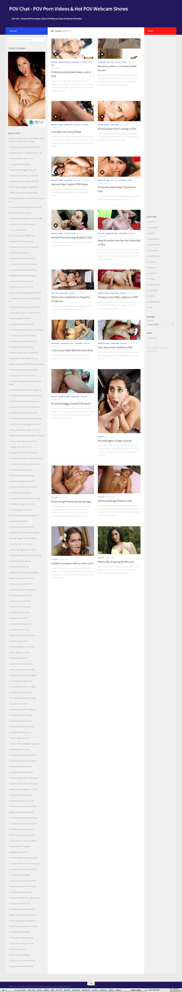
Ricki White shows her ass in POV (22, 829)
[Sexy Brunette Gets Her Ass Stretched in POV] (119, 220)
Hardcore (76, 62)
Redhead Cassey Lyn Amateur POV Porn (25, 307)
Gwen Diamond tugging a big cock (23, 170)
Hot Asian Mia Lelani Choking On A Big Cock (26, 330)
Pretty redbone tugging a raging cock (24, 187)
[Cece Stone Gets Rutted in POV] (119, 330)
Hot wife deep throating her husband (24, 858)
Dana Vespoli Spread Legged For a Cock (25, 424)
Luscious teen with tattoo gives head (24, 818)
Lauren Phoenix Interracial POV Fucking (25, 498)
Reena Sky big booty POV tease (21, 578)
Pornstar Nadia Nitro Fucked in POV (23, 487)
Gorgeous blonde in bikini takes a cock (24, 863)
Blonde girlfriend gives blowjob (22, 938)
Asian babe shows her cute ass (21, 664)
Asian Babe (153, 227)
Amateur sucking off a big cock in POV (24, 181)
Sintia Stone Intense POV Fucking (22, 224)
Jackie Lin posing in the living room (23, 589)
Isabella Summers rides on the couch (72, 563)
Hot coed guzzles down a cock (21, 158)
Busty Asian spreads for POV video (23, 761)
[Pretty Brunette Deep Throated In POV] (119, 167)
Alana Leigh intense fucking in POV (23, 920)
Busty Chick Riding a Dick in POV (22, 481)
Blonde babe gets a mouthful (21, 721)
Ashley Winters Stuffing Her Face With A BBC (26, 218)
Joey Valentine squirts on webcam (23, 709)
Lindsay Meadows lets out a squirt (22, 686)
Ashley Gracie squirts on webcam (22, 635)
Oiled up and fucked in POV (20, 903)
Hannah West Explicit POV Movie (69, 184)
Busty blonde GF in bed (18, 852)
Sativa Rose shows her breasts (21, 772)
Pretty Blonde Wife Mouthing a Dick (23, 341)
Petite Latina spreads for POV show (23, 915)
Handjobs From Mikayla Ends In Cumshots (26, 207)
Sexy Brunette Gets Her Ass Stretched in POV (26, 395)
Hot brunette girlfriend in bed (115, 501)
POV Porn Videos (150, 347)
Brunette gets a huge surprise (115, 440)
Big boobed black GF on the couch (23, 886)
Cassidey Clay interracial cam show (23, 823)
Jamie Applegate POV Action (20, 318)
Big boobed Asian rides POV (20, 601)
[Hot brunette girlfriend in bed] (119, 479)
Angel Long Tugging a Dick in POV (22, 550)
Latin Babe (123, 180)
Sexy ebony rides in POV (19, 704)
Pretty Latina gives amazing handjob (24, 193)
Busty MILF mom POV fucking (21, 715)
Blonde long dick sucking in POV (22, 835)
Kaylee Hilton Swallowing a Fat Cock (23, 358)
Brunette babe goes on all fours (22, 801)
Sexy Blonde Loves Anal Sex (20, 492)
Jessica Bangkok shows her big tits (23, 675)
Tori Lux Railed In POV (18, 230)
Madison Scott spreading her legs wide (24, 744)
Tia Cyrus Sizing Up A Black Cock (22, 235)
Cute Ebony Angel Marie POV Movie (23, 335)
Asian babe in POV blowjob (20, 846)
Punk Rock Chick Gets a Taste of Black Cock (26, 458)
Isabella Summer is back (19, 618)
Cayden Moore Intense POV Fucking (23, 264)
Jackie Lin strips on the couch (21, 892)
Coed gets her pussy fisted (66, 131)
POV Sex (118, 62)
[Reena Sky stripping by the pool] (119, 540)
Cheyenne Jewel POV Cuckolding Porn (24, 247)
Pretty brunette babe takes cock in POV (24, 147)
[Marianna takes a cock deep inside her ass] (119, 48)
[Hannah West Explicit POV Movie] (72, 167)
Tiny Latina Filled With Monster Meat (72, 350)
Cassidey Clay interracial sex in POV (23, 869)
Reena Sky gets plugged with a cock (23, 789)
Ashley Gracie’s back (18, 949)
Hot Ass (84, 62)
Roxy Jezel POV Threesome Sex (21, 281)
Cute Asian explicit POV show (21, 692)
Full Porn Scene (154, 256)
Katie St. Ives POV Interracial (20, 253)
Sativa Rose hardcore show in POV (23, 806)
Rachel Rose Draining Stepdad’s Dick (71, 237)
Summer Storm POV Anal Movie (21, 347)
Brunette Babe (64, 62)
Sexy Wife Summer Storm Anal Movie (23, 270)
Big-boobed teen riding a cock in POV (24, 175)
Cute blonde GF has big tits (20, 875)
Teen (124, 62)
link (179, 953)
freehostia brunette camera (160, 347)
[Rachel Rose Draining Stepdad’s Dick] (72, 220)
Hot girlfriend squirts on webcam (22, 726)
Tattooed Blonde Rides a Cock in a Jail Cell (26, 555)
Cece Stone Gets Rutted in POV (115, 347)
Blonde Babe (154, 239)
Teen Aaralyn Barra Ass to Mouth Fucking (25, 418)
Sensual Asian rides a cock (20, 612)
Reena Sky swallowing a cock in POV (23, 926)
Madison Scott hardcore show (21, 795)
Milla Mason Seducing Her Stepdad (23, 275)
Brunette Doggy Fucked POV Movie (71, 403)
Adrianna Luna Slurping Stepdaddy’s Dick (25, 293)
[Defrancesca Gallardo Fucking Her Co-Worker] (72, 279)
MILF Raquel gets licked (18, 658)
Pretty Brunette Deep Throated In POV (24, 353)
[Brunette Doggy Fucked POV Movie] (72, 381)
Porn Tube (153, 338)
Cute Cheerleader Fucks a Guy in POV (24, 413)
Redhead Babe (154, 302)
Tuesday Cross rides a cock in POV (23, 755)
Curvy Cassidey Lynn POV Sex (21, 510)
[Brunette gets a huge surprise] (119, 401)
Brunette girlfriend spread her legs (71, 501)
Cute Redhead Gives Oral (19, 567)
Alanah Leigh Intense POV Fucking (23, 375)
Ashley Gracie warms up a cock (21, 943)
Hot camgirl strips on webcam (21, 595)
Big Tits (54, 62)
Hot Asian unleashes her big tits (21, 966)
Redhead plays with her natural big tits (24, 572)
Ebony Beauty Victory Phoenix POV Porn (25, 313)
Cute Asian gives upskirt (19, 641)
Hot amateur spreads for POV (21, 584)
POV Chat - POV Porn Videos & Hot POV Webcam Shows (68, 8)
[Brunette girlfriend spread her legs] (72, 480)
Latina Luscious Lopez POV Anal (22, 475)
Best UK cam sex (153, 351)
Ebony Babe (153, 250)
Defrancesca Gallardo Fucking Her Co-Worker (27, 435)
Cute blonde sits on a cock (20, 629)
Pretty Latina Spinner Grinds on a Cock (24, 430)
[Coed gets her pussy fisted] (72, 111)
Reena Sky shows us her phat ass (22, 960)
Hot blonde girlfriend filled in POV (22, 909)
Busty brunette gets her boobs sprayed (24, 898)
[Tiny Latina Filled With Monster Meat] (72, 330)
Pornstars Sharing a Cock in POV (22, 504)
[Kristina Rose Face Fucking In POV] (119, 111)
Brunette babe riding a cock (20, 732)
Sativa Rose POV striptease (20, 932)
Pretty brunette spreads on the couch (24, 778)
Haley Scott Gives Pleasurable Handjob (24, 532)
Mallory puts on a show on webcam (23, 841)
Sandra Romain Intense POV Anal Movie (25, 407)
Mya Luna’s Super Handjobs (20, 213)
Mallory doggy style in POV (20, 738)
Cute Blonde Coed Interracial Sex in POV (25, 464)
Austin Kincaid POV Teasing (20, 561)
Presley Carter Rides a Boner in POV (118, 297)
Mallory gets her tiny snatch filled (22, 669)
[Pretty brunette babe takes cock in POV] (72, 48)
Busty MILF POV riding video (20, 607)
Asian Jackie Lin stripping (19, 955)
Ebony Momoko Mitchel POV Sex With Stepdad (27, 364)
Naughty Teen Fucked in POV (21, 447)
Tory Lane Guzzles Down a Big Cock (23, 515)
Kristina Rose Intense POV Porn (21, 287)
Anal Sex (101, 233)
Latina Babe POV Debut (19, 521)
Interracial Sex (67, 343)
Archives (150, 320)
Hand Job (152, 267)
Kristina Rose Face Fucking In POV (117, 128)
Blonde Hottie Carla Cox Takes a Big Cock (25, 390)
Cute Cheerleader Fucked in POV (22, 527)
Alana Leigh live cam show (20, 652)
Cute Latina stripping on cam (21, 624)
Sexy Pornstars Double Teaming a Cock (24, 401)
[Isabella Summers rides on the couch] (72, 541)
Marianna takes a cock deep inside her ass (26, 153)
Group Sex (153, 262)
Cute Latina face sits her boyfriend (23, 880)
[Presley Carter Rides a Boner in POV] (119, 279)
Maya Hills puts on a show (20, 749)
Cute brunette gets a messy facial (22, 647)
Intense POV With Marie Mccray (21, 241)
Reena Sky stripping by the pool (116, 561)
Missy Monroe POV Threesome (21, 544)
